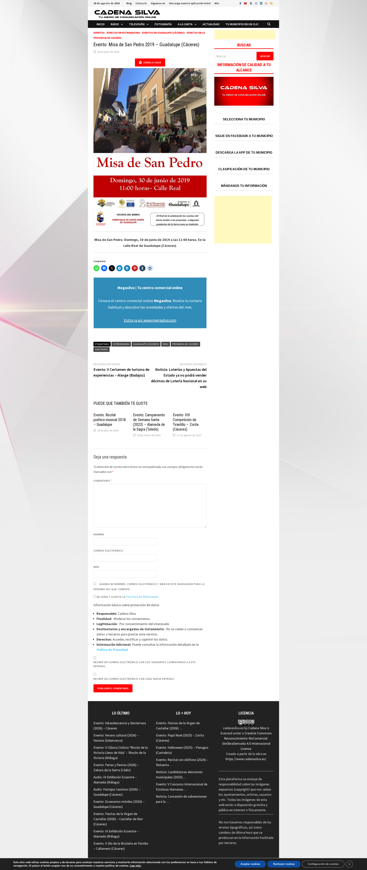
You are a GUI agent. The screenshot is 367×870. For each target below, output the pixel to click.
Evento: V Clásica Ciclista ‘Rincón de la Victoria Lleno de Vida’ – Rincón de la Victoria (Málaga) (120, 752)
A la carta (185, 24)
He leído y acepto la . (127, 597)
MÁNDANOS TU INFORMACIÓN (244, 185)
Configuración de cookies (323, 864)
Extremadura (121, 344)
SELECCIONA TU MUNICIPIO (244, 119)
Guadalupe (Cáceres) (146, 344)
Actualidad (211, 24)
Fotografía (163, 24)
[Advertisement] (244, 34)
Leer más (135, 866)
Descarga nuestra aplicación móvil (190, 3)
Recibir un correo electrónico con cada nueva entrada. (134, 678)
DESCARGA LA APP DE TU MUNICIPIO (244, 152)
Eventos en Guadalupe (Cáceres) (163, 32)
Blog (129, 3)
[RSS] (266, 3)
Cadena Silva (257, 728)
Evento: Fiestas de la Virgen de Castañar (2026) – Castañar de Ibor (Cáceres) (118, 819)
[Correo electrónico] (271, 3)
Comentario (103, 480)
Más (216, 3)
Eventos (99, 32)
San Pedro (101, 349)
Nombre (98, 534)
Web (96, 567)
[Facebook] (241, 3)
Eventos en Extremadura (123, 32)
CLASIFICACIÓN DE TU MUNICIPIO (244, 169)
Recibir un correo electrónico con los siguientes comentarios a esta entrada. (144, 664)
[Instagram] (256, 3)
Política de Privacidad (142, 597)
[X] (251, 3)
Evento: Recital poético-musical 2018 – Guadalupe (109, 420)
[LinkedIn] (261, 3)
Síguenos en (158, 3)
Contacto (141, 3)
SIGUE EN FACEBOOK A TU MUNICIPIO (244, 136)
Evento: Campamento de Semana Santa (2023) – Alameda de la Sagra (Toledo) (149, 422)
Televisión (137, 24)
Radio (115, 24)
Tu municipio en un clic (242, 24)
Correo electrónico (108, 550)
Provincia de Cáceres (185, 344)
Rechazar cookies (284, 864)
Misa (165, 344)
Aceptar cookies (250, 864)
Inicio (101, 24)
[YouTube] (246, 3)
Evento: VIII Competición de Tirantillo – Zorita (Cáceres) (185, 422)
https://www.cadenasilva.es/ (246, 759)
